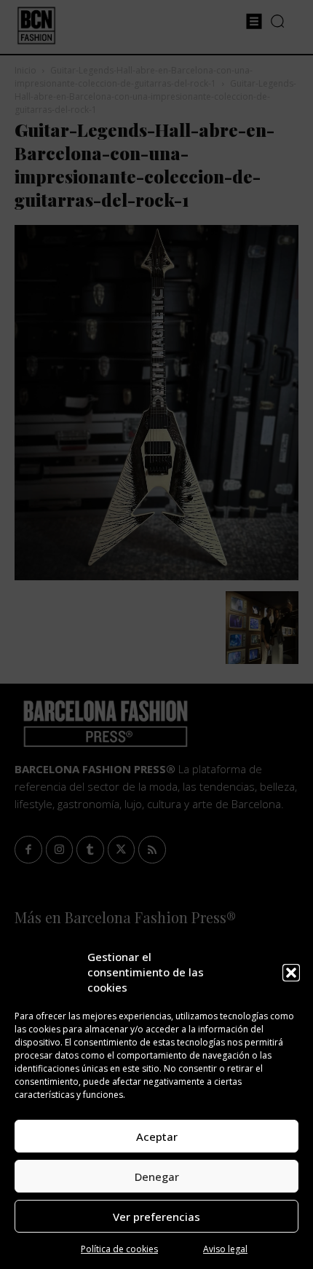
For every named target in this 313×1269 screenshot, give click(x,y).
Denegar (157, 1176)
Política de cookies (119, 1249)
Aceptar (157, 1136)
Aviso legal (225, 1249)
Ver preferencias (156, 1216)
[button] (291, 972)
